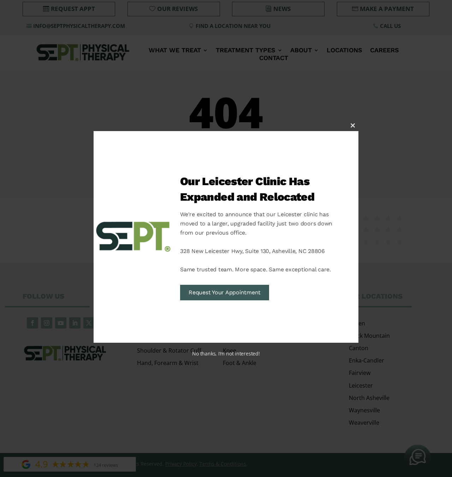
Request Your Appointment (225, 292)
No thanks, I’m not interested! (226, 353)
